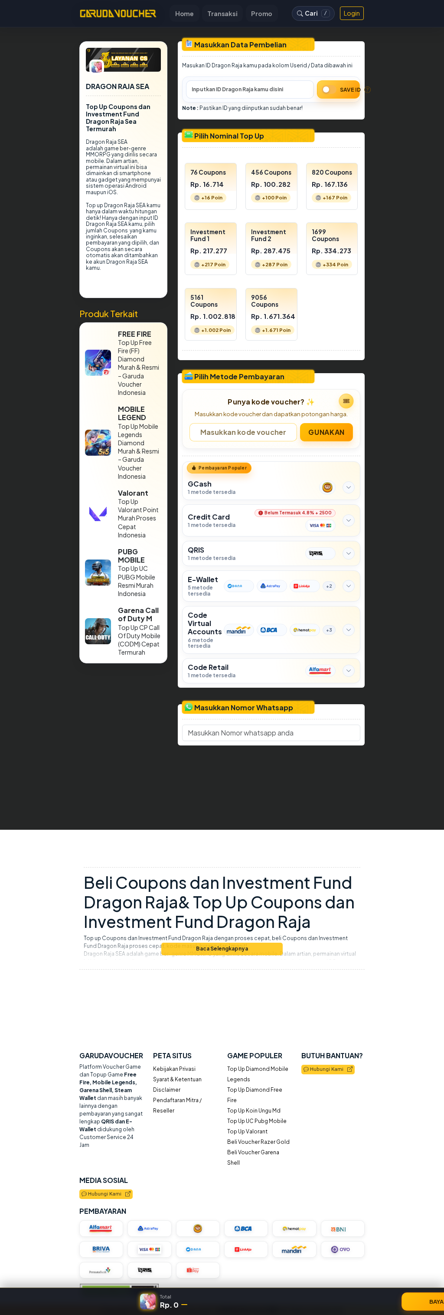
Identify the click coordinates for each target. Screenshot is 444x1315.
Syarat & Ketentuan (177, 1079)
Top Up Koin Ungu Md (254, 1110)
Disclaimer (166, 1089)
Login (352, 13)
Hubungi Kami (328, 1069)
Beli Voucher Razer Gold (258, 1142)
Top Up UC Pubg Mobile (257, 1121)
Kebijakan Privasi (174, 1069)
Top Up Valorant (247, 1131)
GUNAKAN (327, 431)
